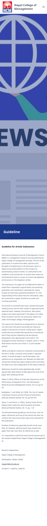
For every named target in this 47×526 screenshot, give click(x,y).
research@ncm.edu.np (10, 464)
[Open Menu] (44, 7)
